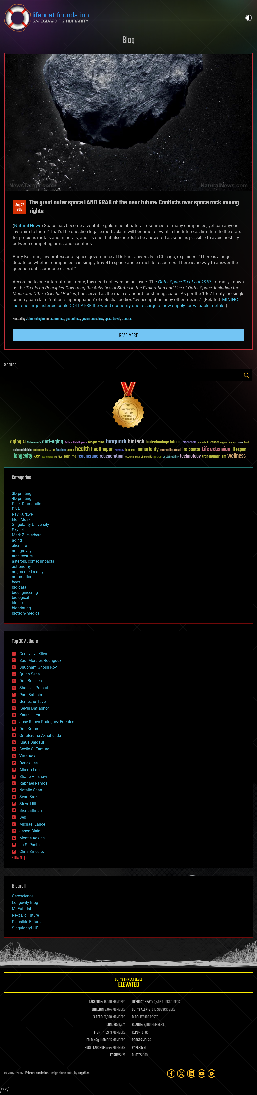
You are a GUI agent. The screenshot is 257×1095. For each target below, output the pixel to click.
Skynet (18, 529)
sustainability (171, 457)
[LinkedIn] (191, 1073)
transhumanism (214, 456)
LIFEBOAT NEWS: (142, 1002)
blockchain (189, 443)
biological (20, 597)
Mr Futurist (21, 908)
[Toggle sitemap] (238, 18)
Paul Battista (30, 694)
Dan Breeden (30, 680)
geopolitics (73, 319)
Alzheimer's (34, 443)
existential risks (22, 450)
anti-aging (52, 442)
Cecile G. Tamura (34, 749)
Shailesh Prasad (33, 687)
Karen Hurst (29, 715)
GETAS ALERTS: (141, 1009)
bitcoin (175, 442)
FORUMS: (116, 1055)
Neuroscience (47, 457)
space (157, 456)
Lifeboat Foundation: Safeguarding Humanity (116, 18)
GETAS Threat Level (128, 983)
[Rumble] (212, 1073)
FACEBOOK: (96, 1002)
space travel (112, 319)
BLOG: (135, 1017)
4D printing (21, 498)
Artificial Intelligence (76, 442)
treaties (127, 319)
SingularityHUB (25, 928)
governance (89, 319)
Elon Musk (21, 519)
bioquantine (96, 442)
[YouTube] (202, 1073)
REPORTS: (138, 1032)
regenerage (87, 456)
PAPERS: (137, 1048)
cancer (214, 443)
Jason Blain (29, 831)
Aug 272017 (19, 207)
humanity (119, 450)
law (100, 319)
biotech (136, 441)
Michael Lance (32, 824)
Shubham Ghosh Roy (38, 667)
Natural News (27, 225)
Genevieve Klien (33, 653)
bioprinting (21, 608)
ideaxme (130, 450)
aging (15, 442)
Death (246, 442)
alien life (19, 545)
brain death (203, 442)
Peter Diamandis (26, 503)
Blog (128, 40)
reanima (70, 456)
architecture (22, 556)
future (50, 449)
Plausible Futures (27, 921)
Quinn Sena (29, 674)
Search (246, 375)
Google (70, 450)
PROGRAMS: (139, 1040)
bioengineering (25, 592)
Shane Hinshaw (33, 776)
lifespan (238, 449)
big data (19, 587)
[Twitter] (181, 1073)
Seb (22, 817)
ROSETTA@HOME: (96, 1048)
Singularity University (30, 524)
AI (24, 442)
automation (22, 576)
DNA (16, 509)
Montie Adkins (32, 838)
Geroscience (22, 896)
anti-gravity (22, 550)
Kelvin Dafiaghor (34, 708)
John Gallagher (36, 319)
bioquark (116, 441)
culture (240, 442)
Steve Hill (27, 803)
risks (137, 456)
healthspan (102, 449)
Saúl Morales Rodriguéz (40, 660)
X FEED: (98, 1017)
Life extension (216, 449)
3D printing (21, 493)
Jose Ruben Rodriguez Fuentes (46, 721)
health (82, 449)
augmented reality (28, 571)
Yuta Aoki (27, 756)
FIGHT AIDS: (102, 1032)
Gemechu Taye (32, 701)
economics (57, 319)
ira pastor (191, 449)
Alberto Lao (29, 769)
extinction (38, 450)
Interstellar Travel (170, 450)
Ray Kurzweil (23, 514)
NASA (37, 457)
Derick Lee (28, 763)
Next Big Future (25, 915)
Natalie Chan (30, 790)
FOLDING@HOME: (97, 1040)
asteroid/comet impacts (33, 561)
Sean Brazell (30, 796)
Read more (128, 335)
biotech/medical (26, 613)
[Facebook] (171, 1073)
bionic (17, 602)
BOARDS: (137, 1025)
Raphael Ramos (33, 783)
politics (58, 457)
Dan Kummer (31, 728)
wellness (236, 456)
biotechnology (157, 442)
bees (16, 582)
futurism (61, 450)
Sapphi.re (83, 1073)
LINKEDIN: (98, 1009)
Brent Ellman (30, 810)
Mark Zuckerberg (27, 535)
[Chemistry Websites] (128, 406)
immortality (147, 449)
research (129, 457)
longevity (23, 456)
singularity (146, 457)
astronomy (21, 566)
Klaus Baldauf (31, 742)
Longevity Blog (25, 902)
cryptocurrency (228, 442)
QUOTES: (137, 1055)
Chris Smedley (32, 851)
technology (190, 456)
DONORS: (112, 1025)
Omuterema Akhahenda (40, 735)
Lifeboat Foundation (36, 1073)
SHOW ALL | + (19, 858)
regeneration (111, 456)
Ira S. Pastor (30, 844)
